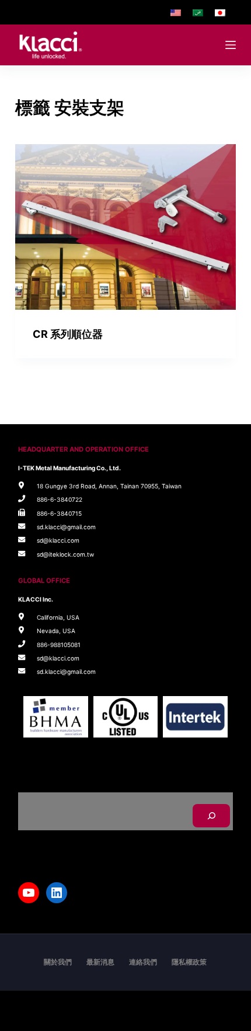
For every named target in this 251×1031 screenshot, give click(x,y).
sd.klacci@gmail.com (66, 526)
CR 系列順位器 (68, 334)
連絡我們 (143, 961)
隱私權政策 (189, 961)
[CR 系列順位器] (125, 227)
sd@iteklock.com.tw (65, 554)
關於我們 (58, 961)
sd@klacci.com (58, 540)
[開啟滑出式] (230, 45)
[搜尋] (211, 815)
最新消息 (100, 961)
